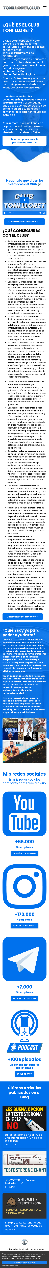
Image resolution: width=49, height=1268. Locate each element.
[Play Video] (4, 213)
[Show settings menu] (44, 213)
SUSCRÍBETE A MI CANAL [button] (24, 853)
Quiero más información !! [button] (24, 221)
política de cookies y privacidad (27, 1258)
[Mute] (39, 213)
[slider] (24, 213)
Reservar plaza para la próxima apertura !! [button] (25, 140)
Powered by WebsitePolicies (10, 1265)
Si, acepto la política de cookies (24, 1262)
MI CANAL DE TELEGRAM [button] (24, 998)
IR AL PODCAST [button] (24, 1074)
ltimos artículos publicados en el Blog (25, 1092)
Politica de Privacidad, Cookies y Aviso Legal (25, 1251)
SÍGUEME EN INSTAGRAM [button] (24, 926)
